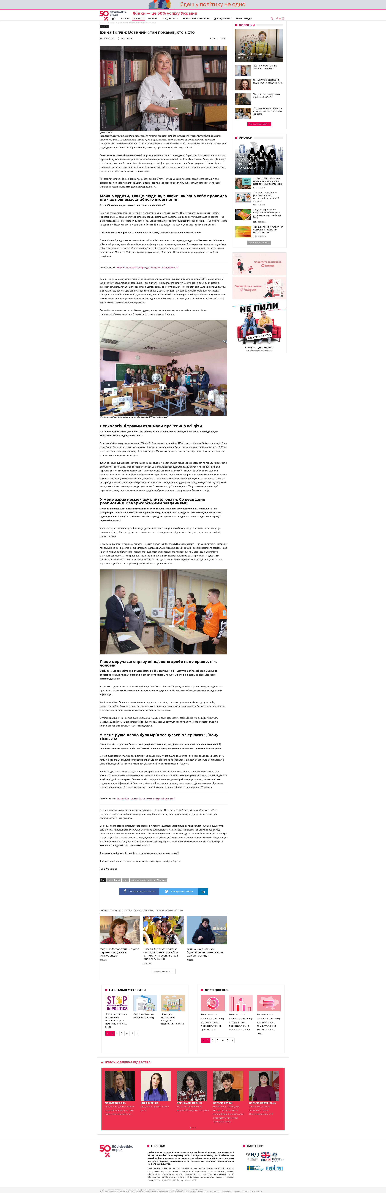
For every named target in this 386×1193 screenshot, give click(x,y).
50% (239, 172)
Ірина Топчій (114, 880)
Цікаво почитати (110, 910)
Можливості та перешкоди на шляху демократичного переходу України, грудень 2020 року (240, 1022)
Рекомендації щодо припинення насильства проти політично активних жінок (116, 1020)
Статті (112, 23)
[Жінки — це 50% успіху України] (113, 16)
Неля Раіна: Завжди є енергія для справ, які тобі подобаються (147, 267)
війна (125, 880)
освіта (151, 880)
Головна (103, 23)
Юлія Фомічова (107, 38)
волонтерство (138, 880)
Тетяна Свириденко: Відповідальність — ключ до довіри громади (206, 952)
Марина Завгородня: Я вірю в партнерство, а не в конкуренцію (119, 952)
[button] (190, 1128)
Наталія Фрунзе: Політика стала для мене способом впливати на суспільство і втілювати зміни (160, 953)
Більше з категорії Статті (170, 910)
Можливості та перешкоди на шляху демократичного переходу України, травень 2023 (212, 1022)
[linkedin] (203, 891)
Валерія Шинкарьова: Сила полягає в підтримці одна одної (146, 798)
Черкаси (161, 880)
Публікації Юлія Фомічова (138, 910)
